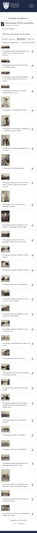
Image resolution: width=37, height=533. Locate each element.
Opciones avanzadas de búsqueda (16, 34)
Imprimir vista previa (9, 39)
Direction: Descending (27, 42)
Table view (31, 39)
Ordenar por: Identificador (10, 42)
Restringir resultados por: (18, 18)
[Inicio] (12, 6)
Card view (22, 39)
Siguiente (21, 523)
